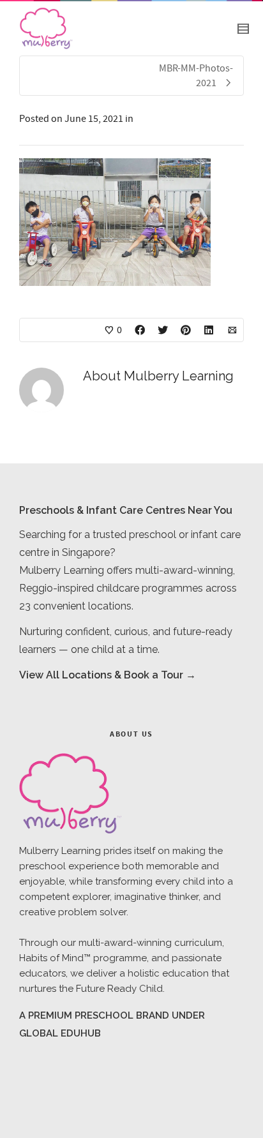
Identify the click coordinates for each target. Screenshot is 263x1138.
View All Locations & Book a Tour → (107, 675)
